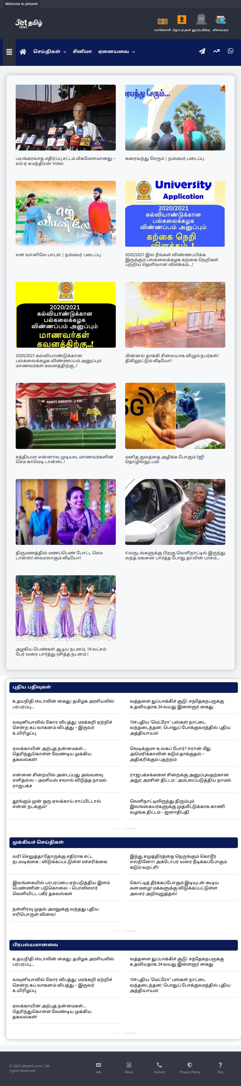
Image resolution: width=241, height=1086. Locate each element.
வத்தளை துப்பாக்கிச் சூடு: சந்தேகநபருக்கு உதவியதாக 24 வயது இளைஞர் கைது (177, 704)
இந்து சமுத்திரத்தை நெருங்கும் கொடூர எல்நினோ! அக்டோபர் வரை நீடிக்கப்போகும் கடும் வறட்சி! (178, 862)
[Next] (130, 829)
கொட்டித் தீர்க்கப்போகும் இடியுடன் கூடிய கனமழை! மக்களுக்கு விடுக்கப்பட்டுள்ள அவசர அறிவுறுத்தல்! (174, 889)
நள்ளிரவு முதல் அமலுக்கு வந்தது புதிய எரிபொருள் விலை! (56, 912)
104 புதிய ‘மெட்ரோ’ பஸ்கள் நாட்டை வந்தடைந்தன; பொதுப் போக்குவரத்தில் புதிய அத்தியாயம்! (180, 728)
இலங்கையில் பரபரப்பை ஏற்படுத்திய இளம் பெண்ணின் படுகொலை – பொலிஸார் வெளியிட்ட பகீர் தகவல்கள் (61, 889)
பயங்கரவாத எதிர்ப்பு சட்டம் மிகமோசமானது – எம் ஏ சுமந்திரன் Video (65, 161)
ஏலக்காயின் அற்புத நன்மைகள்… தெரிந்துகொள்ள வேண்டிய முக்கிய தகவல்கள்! (52, 754)
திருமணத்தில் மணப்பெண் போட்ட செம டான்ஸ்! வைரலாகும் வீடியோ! (59, 556)
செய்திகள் (46, 52)
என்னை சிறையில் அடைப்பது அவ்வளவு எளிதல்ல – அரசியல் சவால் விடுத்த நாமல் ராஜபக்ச (60, 781)
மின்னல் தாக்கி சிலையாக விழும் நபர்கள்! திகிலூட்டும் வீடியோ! (172, 359)
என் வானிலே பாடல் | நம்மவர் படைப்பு (58, 255)
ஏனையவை (113, 52)
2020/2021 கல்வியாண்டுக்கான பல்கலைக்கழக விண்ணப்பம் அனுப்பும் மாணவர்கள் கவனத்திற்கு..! (58, 361)
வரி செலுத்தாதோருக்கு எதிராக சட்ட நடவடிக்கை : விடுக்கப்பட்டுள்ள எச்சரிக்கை (60, 859)
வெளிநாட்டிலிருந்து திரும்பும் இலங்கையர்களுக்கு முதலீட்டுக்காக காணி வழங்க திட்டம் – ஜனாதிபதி (177, 807)
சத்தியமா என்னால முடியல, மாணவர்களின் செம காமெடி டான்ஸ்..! (65, 460)
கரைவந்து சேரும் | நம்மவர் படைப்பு (164, 158)
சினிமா (82, 52)
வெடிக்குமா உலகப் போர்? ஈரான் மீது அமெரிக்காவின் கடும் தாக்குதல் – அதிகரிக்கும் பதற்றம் (170, 754)
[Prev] (117, 829)
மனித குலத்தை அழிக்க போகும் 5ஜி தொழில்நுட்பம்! (164, 460)
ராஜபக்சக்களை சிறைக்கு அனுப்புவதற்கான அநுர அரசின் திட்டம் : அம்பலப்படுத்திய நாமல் (180, 778)
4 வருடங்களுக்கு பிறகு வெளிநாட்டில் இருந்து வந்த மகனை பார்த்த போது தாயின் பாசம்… (175, 556)
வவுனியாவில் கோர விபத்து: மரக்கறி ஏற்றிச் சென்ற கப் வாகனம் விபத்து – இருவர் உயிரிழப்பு (62, 728)
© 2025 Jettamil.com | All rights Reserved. (29, 1068)
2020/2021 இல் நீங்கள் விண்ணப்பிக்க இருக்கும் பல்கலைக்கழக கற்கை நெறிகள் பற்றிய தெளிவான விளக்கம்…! (171, 260)
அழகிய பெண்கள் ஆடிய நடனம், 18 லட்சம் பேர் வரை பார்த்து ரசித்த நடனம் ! (61, 652)
